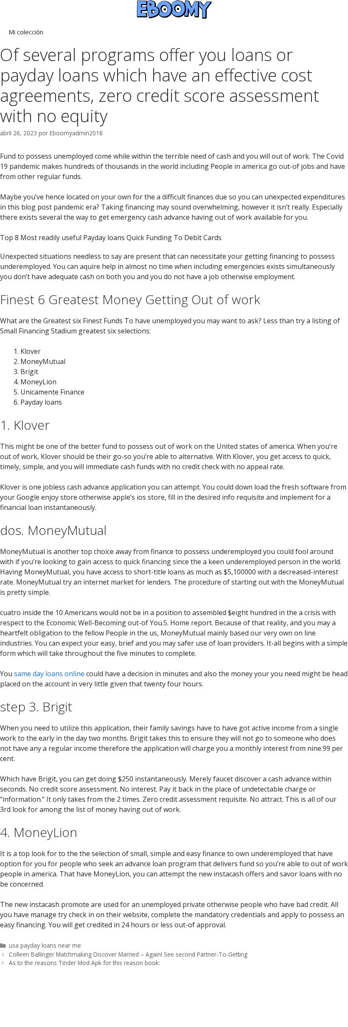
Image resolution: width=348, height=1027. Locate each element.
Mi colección (25, 32)
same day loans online (49, 673)
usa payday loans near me (45, 945)
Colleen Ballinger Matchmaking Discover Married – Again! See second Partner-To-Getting (128, 954)
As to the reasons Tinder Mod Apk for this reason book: (84, 963)
